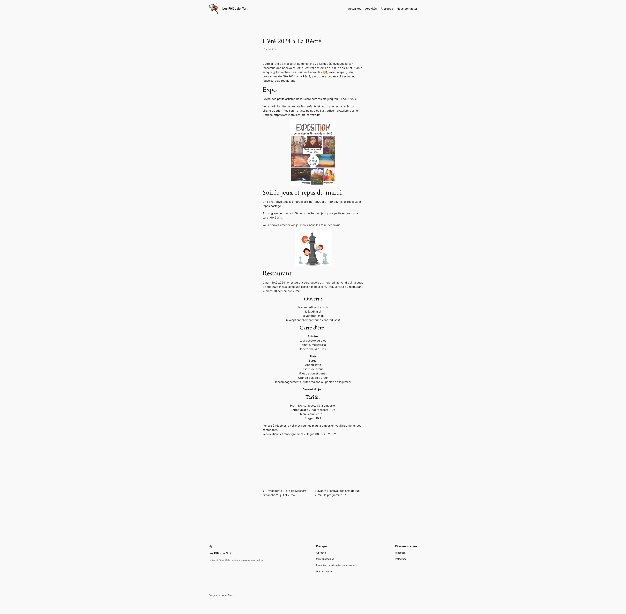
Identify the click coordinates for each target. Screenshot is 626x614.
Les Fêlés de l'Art (234, 8)
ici (346, 63)
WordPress (227, 595)
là (274, 72)
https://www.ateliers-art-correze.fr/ (297, 115)
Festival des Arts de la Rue (321, 68)
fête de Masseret (285, 63)
